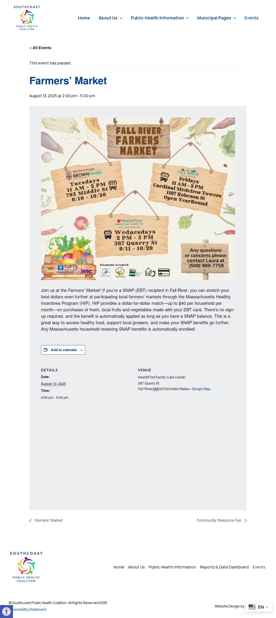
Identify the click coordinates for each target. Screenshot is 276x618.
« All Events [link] (40, 47)
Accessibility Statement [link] (27, 609)
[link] (6, 611)
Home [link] (84, 18)
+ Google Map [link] (199, 388)
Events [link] (252, 18)
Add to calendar (64, 349)
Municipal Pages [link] (214, 18)
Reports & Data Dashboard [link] (224, 567)
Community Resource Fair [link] (220, 520)
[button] (120, 18)
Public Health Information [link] (157, 18)
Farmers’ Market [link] (48, 520)
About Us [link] (108, 18)
